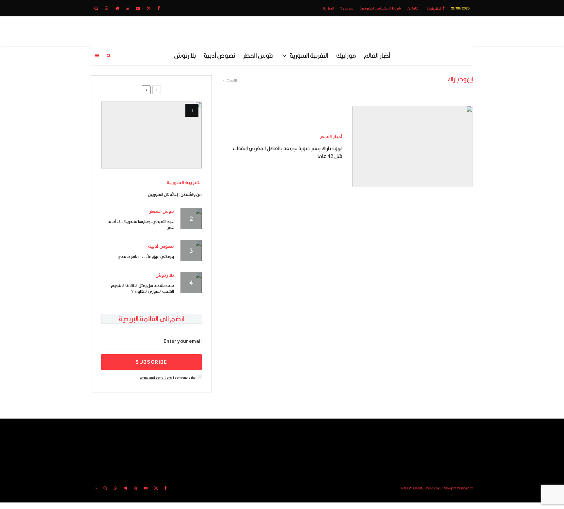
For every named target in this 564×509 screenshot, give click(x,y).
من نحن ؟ (346, 8)
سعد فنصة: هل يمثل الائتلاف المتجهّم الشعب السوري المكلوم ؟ (142, 288)
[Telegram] (117, 8)
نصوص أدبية (219, 55)
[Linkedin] (127, 8)
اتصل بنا (328, 8)
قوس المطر (258, 55)
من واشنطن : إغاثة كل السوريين (175, 194)
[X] (148, 8)
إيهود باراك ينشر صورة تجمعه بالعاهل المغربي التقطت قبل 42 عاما (287, 152)
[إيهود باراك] (412, 146)
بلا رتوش (185, 55)
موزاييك (346, 55)
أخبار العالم (377, 55)
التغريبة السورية (309, 55)
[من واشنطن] (151, 135)
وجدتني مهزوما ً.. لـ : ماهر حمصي (146, 256)
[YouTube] (138, 8)
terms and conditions (156, 377)
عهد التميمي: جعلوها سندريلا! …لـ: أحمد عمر (141, 224)
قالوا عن (412, 8)
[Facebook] (158, 8)
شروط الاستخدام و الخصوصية (380, 8)
